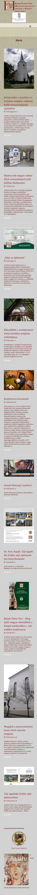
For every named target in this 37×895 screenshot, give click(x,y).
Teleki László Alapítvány (19, 848)
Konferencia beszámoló (16, 398)
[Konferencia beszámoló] (19, 380)
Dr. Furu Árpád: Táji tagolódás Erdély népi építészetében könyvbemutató (19, 555)
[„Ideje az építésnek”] (19, 238)
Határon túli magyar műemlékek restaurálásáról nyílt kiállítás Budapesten (18, 179)
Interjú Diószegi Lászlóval (17, 485)
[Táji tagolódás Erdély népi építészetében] (19, 776)
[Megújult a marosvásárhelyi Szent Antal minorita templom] (19, 691)
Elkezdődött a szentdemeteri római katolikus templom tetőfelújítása (18, 333)
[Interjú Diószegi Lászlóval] (19, 468)
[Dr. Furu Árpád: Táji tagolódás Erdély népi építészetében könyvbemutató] (19, 525)
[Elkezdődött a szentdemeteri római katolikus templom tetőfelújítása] (19, 310)
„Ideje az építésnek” (14, 257)
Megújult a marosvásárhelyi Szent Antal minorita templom (18, 730)
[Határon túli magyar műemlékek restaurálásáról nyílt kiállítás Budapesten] (19, 156)
